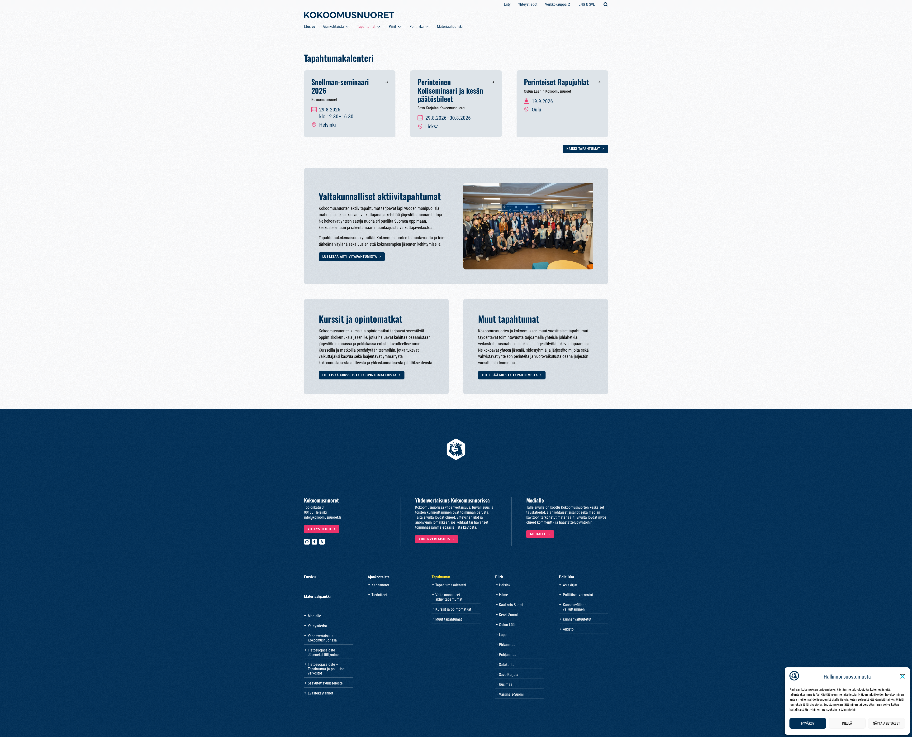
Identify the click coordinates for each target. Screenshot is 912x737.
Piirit (392, 26)
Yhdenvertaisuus (434, 539)
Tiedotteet (379, 595)
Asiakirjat (570, 585)
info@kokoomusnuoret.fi (322, 517)
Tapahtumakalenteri (450, 585)
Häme (503, 595)
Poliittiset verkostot (578, 595)
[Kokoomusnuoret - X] (322, 541)
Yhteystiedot (527, 4)
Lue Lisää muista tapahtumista (510, 375)
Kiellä (847, 723)
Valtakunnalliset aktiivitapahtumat (448, 597)
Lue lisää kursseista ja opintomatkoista (359, 375)
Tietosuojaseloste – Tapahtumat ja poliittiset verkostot (327, 668)
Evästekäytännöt (320, 693)
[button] (902, 676)
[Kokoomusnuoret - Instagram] (307, 541)
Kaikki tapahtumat (583, 149)
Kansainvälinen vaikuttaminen (574, 607)
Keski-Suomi (508, 615)
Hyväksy (808, 723)
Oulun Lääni (508, 624)
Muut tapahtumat (448, 619)
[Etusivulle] (349, 16)
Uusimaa (505, 684)
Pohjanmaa (507, 654)
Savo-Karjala (508, 674)
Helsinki (505, 585)
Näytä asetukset (886, 723)
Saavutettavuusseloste (325, 683)
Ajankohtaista (333, 26)
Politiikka (416, 26)
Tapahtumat (366, 26)
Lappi (503, 634)
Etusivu (309, 26)
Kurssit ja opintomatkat (453, 609)
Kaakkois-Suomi (511, 605)
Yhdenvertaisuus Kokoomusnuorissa (322, 638)
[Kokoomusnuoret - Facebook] (314, 541)
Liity (507, 4)
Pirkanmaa (507, 644)
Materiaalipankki (450, 26)
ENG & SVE (587, 4)
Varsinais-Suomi (511, 694)
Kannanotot (380, 585)
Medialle (538, 534)
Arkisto (568, 629)
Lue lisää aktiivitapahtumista (349, 256)
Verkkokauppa (556, 4)
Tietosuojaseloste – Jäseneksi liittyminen (324, 652)
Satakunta (506, 664)
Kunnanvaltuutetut (577, 619)
